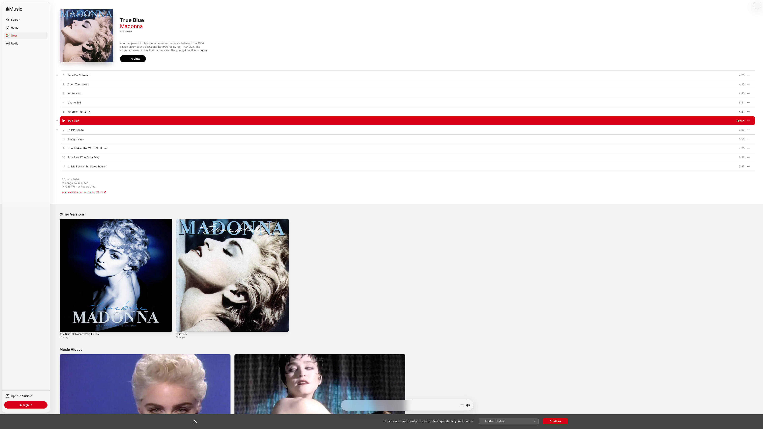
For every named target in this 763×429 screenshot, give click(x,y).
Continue (555, 421)
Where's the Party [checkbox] (79, 111)
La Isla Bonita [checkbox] (76, 129)
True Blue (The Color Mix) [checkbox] (83, 157)
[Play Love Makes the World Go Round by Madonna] (64, 148)
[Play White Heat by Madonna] (64, 93)
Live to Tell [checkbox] (74, 102)
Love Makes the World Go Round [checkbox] (88, 148)
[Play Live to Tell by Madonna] (64, 102)
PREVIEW (740, 75)
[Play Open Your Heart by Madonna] (64, 84)
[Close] (195, 421)
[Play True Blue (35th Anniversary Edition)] (65, 327)
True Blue (182, 220)
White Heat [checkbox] (74, 93)
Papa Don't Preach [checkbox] (79, 75)
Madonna (131, 26)
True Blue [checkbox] (73, 120)
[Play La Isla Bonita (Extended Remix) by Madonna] (64, 166)
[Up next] (461, 405)
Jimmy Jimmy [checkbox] (76, 139)
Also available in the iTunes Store (82, 192)
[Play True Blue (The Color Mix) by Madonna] (64, 157)
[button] (25, 19)
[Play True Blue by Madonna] (64, 121)
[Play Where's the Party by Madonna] (64, 112)
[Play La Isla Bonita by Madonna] (64, 130)
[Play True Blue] (181, 327)
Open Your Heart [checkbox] (78, 84)
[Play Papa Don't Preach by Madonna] (64, 75)
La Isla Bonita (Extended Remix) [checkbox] (87, 166)
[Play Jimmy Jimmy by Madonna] (64, 139)
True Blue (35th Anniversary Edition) (82, 220)
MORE (204, 50)
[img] (14, 9)
